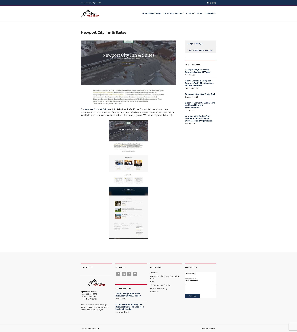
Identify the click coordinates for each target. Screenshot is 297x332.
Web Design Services (173, 13)
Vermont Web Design (151, 13)
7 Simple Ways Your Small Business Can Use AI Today (197, 71)
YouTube (215, 3)
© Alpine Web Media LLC (90, 328)
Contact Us (210, 13)
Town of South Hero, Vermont (199, 50)
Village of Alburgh (195, 44)
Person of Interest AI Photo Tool (200, 94)
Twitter (210, 3)
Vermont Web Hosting (158, 288)
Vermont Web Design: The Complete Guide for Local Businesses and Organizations (199, 118)
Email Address (191, 281)
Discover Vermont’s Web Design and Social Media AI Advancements (200, 105)
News (199, 13)
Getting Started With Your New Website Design (165, 277)
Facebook (208, 3)
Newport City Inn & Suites (97, 109)
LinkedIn (212, 3)
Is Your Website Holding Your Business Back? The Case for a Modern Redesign (199, 83)
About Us (190, 13)
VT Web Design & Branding (160, 285)
